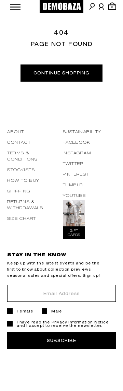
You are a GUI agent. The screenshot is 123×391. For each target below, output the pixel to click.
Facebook (77, 142)
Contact (19, 142)
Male (56, 311)
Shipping (18, 190)
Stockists (21, 169)
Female (25, 311)
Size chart (21, 218)
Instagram (77, 152)
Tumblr (73, 184)
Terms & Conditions (22, 156)
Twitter (73, 163)
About (15, 131)
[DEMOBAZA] (61, 6)
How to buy (23, 180)
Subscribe (61, 340)
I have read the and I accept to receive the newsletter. (63, 323)
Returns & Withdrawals (25, 204)
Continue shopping (61, 72)
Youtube (74, 195)
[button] (15, 6)
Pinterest (76, 174)
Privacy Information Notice (80, 322)
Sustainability (82, 131)
